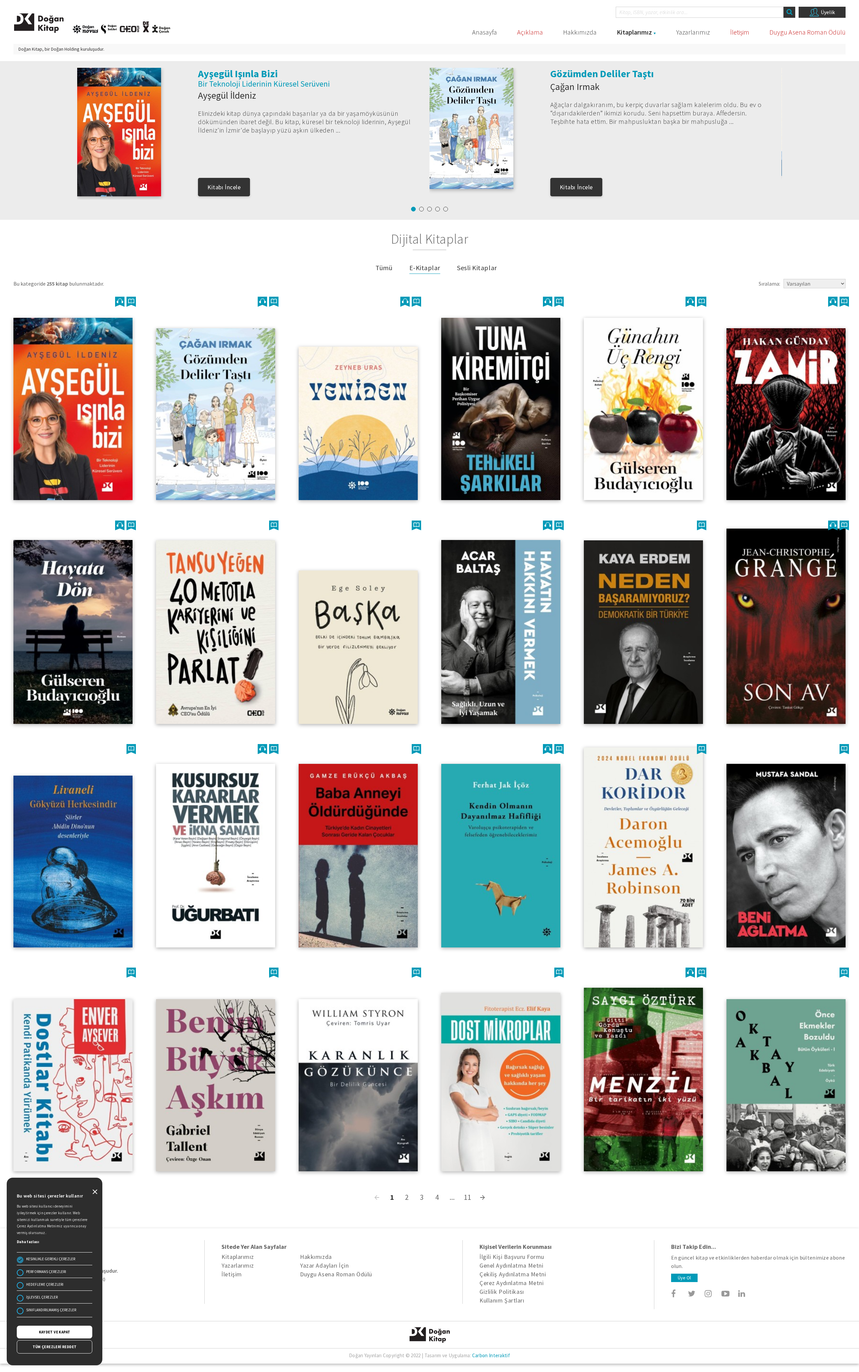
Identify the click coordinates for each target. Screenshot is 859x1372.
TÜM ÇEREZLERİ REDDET (55, 1346)
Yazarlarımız (693, 32)
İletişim (739, 32)
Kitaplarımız (634, 32)
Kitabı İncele (224, 187)
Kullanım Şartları (501, 1300)
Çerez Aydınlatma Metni (511, 1283)
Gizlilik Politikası (501, 1291)
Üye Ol (684, 1278)
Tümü (383, 267)
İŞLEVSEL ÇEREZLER (42, 1297)
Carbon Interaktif (491, 1355)
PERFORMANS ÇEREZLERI (46, 1271)
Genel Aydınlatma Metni (511, 1265)
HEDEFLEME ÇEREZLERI (44, 1284)
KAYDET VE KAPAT (54, 1332)
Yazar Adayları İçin (324, 1265)
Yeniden (216, 73)
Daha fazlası (28, 1241)
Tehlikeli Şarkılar (588, 73)
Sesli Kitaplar (477, 267)
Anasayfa (484, 32)
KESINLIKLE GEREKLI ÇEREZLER (50, 1259)
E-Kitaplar (425, 267)
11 (467, 1197)
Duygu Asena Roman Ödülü (807, 32)
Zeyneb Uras (222, 87)
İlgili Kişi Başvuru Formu (511, 1257)
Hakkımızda (580, 32)
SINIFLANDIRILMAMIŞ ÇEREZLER (51, 1310)
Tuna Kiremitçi (579, 95)
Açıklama (530, 32)
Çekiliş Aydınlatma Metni (512, 1274)
